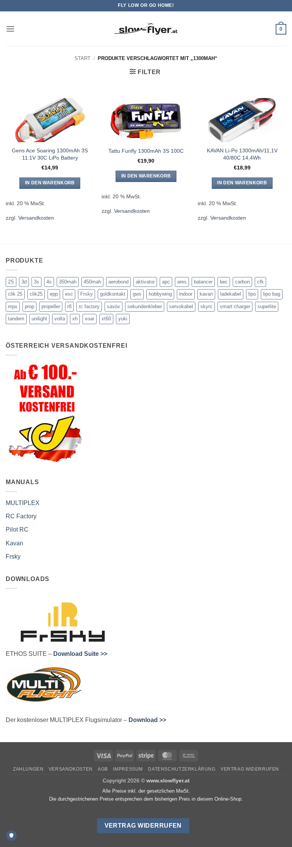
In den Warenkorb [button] (50, 182)
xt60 (106, 318)
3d (24, 282)
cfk (260, 282)
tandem (16, 318)
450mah (92, 282)
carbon (242, 282)
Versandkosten (36, 218)
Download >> (147, 720)
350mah (67, 282)
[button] (10, 28)
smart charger (235, 306)
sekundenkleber (144, 306)
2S (11, 282)
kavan (206, 294)
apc (166, 282)
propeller (50, 306)
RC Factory (21, 516)
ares (182, 282)
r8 (69, 306)
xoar (89, 318)
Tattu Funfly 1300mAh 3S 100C (146, 151)
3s (36, 282)
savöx (113, 306)
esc (69, 294)
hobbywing (160, 294)
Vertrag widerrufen (250, 769)
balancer (203, 282)
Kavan (14, 543)
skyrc (206, 306)
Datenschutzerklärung (181, 769)
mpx (12, 306)
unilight (39, 318)
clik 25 (15, 294)
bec (224, 282)
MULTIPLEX (23, 503)
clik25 (36, 294)
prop (29, 306)
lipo (252, 294)
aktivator (145, 282)
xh (75, 318)
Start (82, 58)
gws (137, 294)
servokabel (181, 306)
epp (54, 294)
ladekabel (230, 294)
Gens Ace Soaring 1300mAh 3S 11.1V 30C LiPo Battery (50, 154)
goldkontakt (112, 294)
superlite (266, 306)
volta (59, 318)
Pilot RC (17, 529)
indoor (185, 294)
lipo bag (271, 294)
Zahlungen (28, 769)
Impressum (128, 769)
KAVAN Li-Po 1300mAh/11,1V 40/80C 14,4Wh (242, 154)
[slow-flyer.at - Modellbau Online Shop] (146, 29)
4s (49, 282)
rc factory (89, 306)
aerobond (118, 282)
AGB (103, 769)
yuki (122, 318)
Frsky (86, 294)
